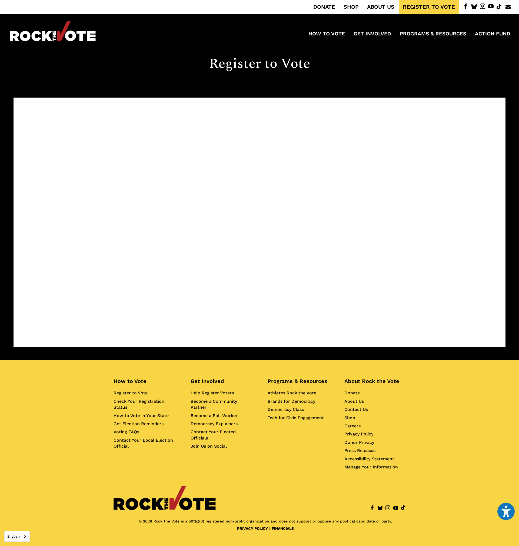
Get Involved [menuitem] (372, 34)
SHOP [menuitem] (351, 7)
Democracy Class (286, 409)
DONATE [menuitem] (324, 7)
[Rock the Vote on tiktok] (499, 6)
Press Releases (359, 450)
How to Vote (130, 381)
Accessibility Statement (369, 458)
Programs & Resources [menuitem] (433, 34)
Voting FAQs (126, 431)
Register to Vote (131, 392)
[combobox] (17, 536)
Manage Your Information (371, 467)
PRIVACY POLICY (252, 528)
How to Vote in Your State (141, 415)
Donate (352, 392)
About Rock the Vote (371, 381)
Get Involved (207, 381)
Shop (349, 417)
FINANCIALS (283, 528)
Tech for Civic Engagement (296, 417)
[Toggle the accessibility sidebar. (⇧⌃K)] (506, 511)
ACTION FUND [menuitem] (492, 34)
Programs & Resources (297, 381)
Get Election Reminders (139, 423)
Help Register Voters (212, 392)
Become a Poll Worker (214, 415)
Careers (352, 425)
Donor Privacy (359, 442)
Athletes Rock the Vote (292, 392)
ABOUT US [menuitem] (380, 7)
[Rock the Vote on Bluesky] (474, 6)
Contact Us (356, 409)
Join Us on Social (209, 446)
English (13, 536)
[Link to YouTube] (491, 6)
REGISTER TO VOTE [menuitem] (429, 7)
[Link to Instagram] (482, 6)
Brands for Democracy (291, 401)
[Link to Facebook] (465, 6)
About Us (354, 401)
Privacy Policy (358, 434)
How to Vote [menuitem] (326, 34)
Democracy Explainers (214, 423)
